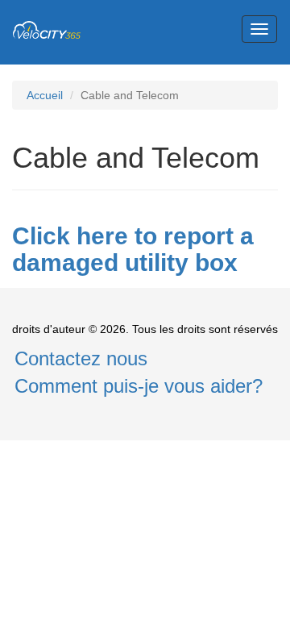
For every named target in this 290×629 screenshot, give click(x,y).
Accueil (45, 95)
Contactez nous (80, 358)
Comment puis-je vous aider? (138, 386)
